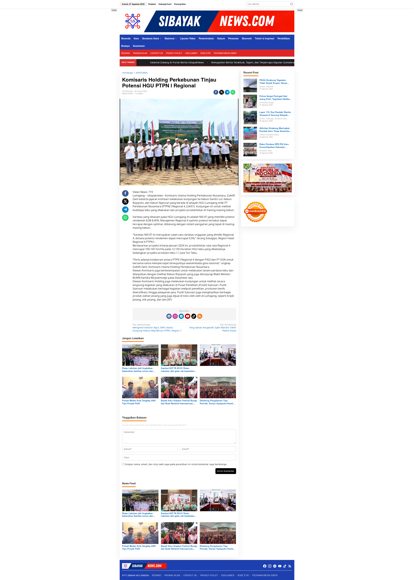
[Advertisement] (105, 57)
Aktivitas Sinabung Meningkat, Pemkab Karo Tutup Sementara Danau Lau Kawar (274, 130)
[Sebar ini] (215, 92)
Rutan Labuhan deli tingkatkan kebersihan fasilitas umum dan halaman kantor (137, 370)
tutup (114, 10)
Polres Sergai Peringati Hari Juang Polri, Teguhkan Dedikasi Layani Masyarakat (275, 97)
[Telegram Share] (227, 92)
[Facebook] (169, 316)
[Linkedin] (181, 316)
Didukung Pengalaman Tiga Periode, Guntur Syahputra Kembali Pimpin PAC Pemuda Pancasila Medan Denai (217, 402)
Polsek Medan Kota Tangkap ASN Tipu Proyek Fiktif (138, 402)
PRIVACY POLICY (209, 575)
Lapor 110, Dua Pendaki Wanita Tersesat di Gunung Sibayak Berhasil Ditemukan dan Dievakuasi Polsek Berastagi (275, 114)
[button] (291, 4)
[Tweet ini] (221, 92)
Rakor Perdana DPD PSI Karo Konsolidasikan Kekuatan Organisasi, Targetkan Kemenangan (274, 146)
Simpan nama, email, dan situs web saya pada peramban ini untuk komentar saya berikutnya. (176, 464)
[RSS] (199, 316)
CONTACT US (190, 575)
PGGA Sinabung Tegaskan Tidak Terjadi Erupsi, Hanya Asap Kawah (273, 81)
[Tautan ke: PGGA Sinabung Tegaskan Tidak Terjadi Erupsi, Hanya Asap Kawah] (250, 85)
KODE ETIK (243, 575)
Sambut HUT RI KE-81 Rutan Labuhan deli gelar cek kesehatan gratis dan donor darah (177, 370)
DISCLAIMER (227, 575)
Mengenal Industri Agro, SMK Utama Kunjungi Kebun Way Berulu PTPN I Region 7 (157, 327)
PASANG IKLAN (172, 575)
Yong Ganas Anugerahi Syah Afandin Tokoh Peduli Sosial (212, 327)
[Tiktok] (193, 316)
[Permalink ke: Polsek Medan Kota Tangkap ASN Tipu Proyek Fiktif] (140, 387)
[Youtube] (187, 316)
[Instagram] (175, 316)
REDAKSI (156, 575)
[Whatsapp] (232, 92)
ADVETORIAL (127, 93)
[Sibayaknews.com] (207, 21)
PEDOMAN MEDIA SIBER (265, 575)
